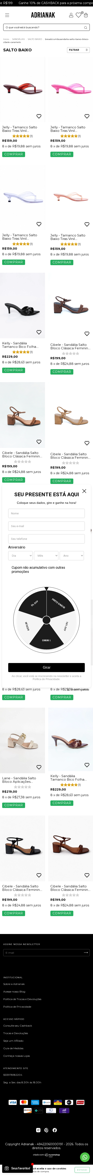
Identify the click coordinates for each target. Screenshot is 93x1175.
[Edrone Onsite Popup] (46, 587)
